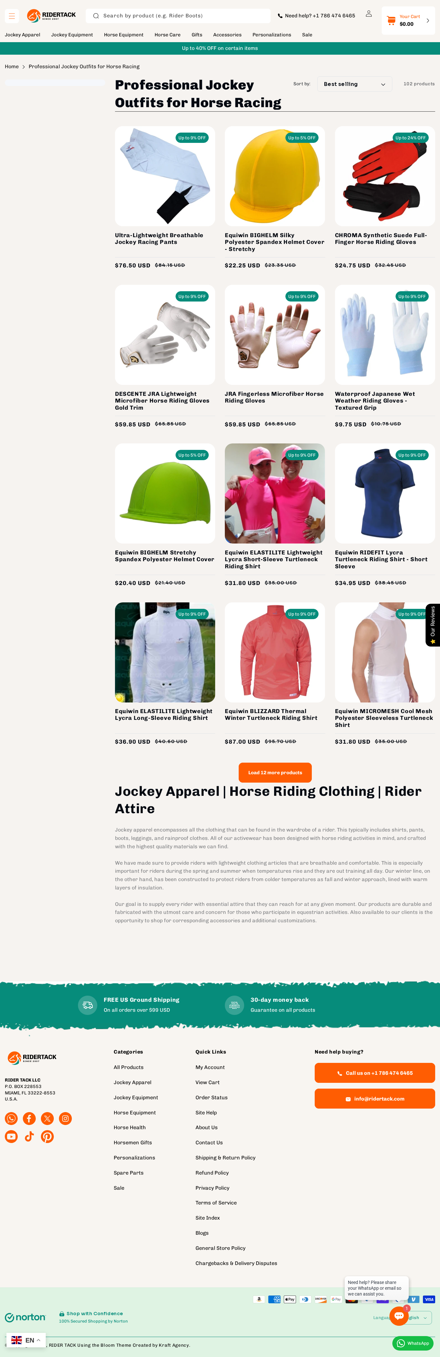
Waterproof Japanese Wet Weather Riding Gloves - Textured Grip (375, 401)
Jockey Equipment (136, 1098)
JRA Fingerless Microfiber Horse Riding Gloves (274, 397)
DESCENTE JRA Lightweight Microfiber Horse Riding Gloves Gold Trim (162, 401)
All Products (129, 1067)
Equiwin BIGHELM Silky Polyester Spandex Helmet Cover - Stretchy (274, 242)
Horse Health (130, 1128)
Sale (119, 1188)
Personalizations (134, 1158)
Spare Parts (129, 1173)
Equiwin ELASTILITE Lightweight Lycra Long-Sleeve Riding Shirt (164, 715)
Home (12, 66)
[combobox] (178, 16)
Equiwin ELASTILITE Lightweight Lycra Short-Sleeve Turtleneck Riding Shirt (273, 559)
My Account (210, 1067)
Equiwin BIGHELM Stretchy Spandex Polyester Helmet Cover (165, 556)
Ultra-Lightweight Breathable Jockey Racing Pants (159, 239)
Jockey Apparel (132, 1083)
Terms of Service (216, 1203)
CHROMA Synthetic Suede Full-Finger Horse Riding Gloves (381, 239)
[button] (12, 16)
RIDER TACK (62, 1345)
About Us (207, 1128)
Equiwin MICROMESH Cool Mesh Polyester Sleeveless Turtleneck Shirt (384, 718)
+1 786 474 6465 (334, 16)
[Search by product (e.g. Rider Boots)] (96, 16)
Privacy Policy (212, 1188)
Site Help (206, 1113)
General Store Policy (220, 1248)
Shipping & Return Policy (225, 1158)
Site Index (208, 1218)
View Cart (208, 1083)
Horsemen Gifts (133, 1143)
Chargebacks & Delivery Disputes (236, 1263)
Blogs (202, 1233)
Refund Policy (212, 1173)
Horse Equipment (135, 1113)
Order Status (212, 1098)
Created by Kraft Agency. (162, 1345)
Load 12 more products (275, 773)
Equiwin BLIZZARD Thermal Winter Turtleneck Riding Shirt (271, 715)
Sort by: (302, 84)
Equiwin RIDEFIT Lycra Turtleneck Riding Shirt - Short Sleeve (381, 559)
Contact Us (209, 1143)
